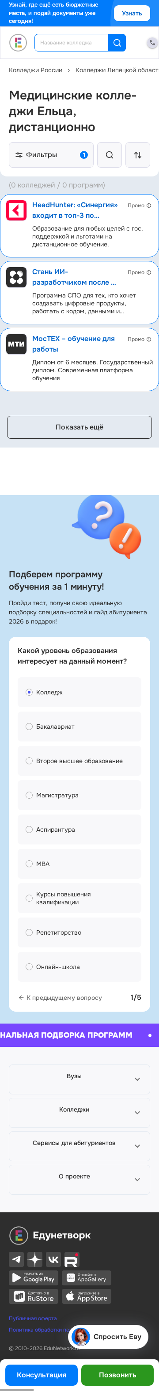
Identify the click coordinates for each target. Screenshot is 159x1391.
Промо (136, 205)
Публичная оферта (33, 1318)
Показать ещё (79, 427)
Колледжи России (35, 70)
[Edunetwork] (18, 42)
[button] (79, 1079)
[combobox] (77, 42)
